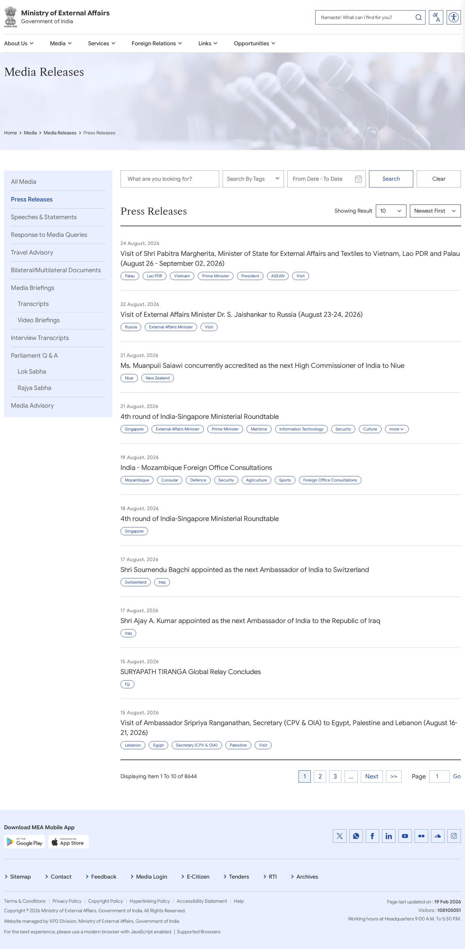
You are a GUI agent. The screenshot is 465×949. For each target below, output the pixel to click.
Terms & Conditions (25, 901)
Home (10, 133)
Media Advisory (32, 405)
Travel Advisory (32, 252)
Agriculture (256, 479)
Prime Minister (215, 275)
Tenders (239, 876)
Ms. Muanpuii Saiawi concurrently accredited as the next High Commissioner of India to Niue (262, 365)
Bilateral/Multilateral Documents (56, 270)
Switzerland (135, 582)
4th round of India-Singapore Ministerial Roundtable (200, 416)
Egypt (158, 745)
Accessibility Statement (202, 901)
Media (58, 43)
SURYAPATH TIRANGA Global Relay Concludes (191, 672)
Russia (131, 326)
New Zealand (158, 377)
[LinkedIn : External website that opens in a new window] (389, 836)
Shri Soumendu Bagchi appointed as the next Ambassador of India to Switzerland (245, 570)
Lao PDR (154, 275)
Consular (169, 479)
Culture (370, 428)
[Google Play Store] (24, 841)
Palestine (238, 745)
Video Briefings (39, 320)
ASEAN (277, 275)
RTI (273, 876)
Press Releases (32, 199)
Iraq (162, 582)
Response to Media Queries (49, 235)
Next (372, 776)
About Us (16, 43)
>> (393, 776)
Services (98, 43)
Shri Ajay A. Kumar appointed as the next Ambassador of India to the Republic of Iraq (250, 621)
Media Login (151, 876)
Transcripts (33, 304)
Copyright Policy (105, 901)
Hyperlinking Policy (150, 901)
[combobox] (436, 17)
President (250, 275)
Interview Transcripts (40, 338)
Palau (130, 275)
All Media (23, 181)
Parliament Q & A (34, 355)
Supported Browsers (199, 932)
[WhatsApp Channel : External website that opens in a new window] (356, 836)
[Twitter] (340, 836)
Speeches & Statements (44, 217)
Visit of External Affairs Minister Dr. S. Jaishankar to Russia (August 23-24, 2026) (242, 314)
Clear (439, 179)
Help (239, 901)
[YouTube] (405, 836)
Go (457, 776)
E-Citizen (198, 876)
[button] (454, 17)
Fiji (127, 684)
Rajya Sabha (34, 388)
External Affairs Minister (171, 326)
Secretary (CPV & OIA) (197, 745)
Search (391, 179)
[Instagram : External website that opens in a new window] (454, 836)
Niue (129, 377)
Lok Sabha (32, 371)
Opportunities (251, 43)
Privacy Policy (66, 901)
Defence (198, 479)
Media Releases (60, 133)
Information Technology (301, 428)
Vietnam (182, 275)
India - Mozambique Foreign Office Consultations (196, 467)
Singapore (134, 428)
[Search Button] (419, 17)
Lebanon (133, 745)
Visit (300, 275)
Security (343, 428)
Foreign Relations (154, 43)
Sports (285, 479)
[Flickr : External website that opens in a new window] (421, 836)
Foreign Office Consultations (330, 479)
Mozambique (137, 479)
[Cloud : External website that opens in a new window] (438, 836)
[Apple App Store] (68, 841)
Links (204, 43)
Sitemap (20, 876)
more (394, 428)
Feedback (103, 876)
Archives (307, 876)
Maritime (259, 428)
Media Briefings (32, 288)
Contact (61, 876)
